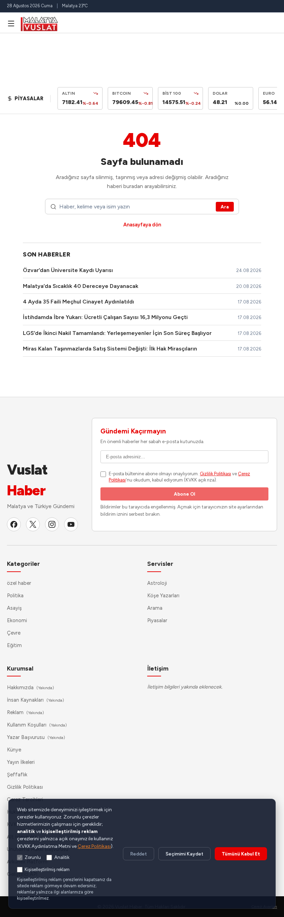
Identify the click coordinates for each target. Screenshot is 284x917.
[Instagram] (52, 524)
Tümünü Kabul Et (241, 854)
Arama (154, 608)
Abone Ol (184, 494)
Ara (225, 206)
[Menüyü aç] (11, 23)
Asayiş (14, 608)
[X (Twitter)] (33, 524)
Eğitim (14, 645)
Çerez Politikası (94, 846)
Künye (14, 750)
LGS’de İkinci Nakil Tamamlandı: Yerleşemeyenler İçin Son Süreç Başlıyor (117, 333)
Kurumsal (20, 668)
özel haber (19, 583)
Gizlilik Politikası (215, 473)
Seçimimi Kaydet (184, 854)
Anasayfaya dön (142, 225)
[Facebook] (14, 524)
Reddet (138, 854)
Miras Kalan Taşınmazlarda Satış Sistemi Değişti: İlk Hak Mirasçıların (110, 348)
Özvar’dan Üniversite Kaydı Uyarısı (68, 270)
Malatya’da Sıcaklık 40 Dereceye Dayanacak (80, 286)
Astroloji (157, 583)
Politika (15, 595)
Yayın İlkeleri (21, 762)
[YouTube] (71, 524)
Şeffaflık (17, 774)
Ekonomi (17, 620)
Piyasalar (157, 620)
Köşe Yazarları (163, 595)
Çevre (13, 633)
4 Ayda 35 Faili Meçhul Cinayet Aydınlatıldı (78, 301)
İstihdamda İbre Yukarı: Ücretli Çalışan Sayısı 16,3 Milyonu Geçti (105, 317)
